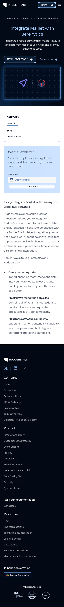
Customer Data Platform (17, 441)
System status (12, 488)
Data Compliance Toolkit (17, 470)
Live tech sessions (14, 527)
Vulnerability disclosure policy (20, 420)
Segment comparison (16, 550)
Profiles (8, 453)
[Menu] (59, 5)
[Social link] (6, 368)
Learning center (12, 539)
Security (8, 482)
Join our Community (19, 575)
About (7, 384)
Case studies (11, 544)
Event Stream (11, 447)
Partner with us (12, 396)
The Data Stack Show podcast (20, 556)
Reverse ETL (10, 458)
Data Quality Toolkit (14, 476)
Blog (6, 521)
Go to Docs (10, 506)
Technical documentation (18, 533)
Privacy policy (11, 408)
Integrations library (14, 435)
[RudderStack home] (15, 5)
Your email (13, 174)
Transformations (13, 464)
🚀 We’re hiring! (12, 402)
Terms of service (13, 414)
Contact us (10, 390)
